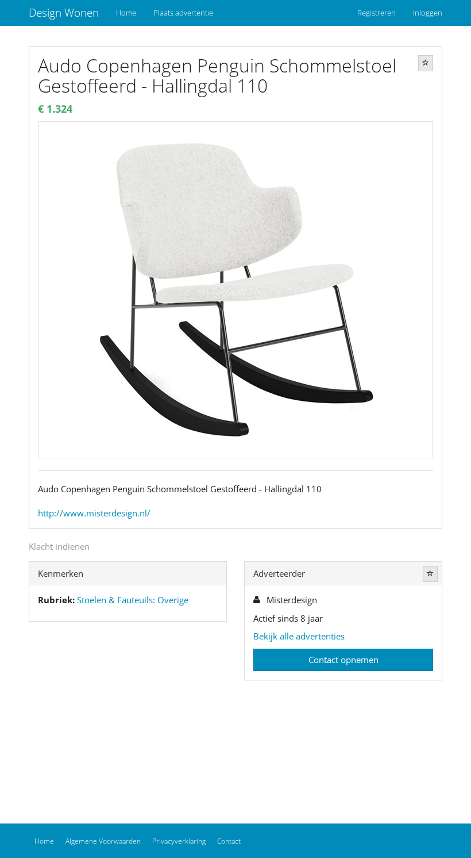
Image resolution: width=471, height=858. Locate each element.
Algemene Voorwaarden (103, 841)
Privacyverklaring (179, 841)
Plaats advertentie (183, 12)
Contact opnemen (343, 659)
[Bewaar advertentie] (425, 63)
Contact (229, 841)
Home (126, 12)
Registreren (376, 12)
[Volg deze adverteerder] (430, 574)
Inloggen (427, 12)
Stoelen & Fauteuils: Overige (132, 600)
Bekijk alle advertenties (299, 636)
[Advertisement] (128, 719)
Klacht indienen (59, 546)
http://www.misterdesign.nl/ (94, 513)
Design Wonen (64, 12)
